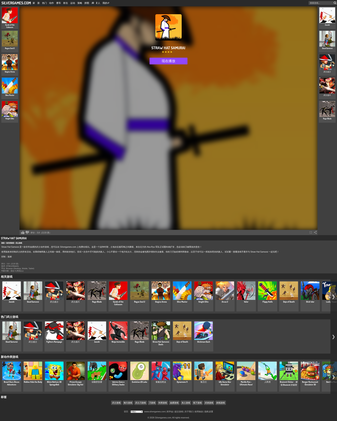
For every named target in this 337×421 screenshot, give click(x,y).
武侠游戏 (209, 402)
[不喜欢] (27, 232)
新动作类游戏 (9, 356)
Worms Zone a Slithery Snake (118, 383)
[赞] (22, 232)
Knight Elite (204, 301)
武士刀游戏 (140, 402)
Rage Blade (97, 301)
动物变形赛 (97, 382)
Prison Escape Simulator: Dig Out (75, 383)
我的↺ (106, 2)
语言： (127, 411)
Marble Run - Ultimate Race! (246, 383)
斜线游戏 (220, 402)
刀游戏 (152, 402)
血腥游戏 (174, 402)
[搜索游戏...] (335, 3)
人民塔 (267, 382)
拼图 (86, 2)
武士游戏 (19, 243)
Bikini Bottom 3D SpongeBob (54, 383)
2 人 (98, 2)
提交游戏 (179, 411)
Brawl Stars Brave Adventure (11, 383)
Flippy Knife (267, 301)
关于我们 (189, 411)
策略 (79, 2)
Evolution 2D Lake (139, 382)
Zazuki (11, 301)
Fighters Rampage (54, 341)
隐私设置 (209, 411)
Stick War (310, 301)
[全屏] (311, 232)
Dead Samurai (33, 301)
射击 (65, 2)
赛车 (58, 2)
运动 (72, 2)
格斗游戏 (128, 402)
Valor (246, 301)
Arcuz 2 (225, 301)
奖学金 (170, 411)
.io (92, 2)
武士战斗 (75, 301)
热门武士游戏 (9, 316)
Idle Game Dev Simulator (225, 383)
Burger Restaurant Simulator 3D (310, 383)
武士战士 (54, 301)
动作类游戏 (10, 243)
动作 (51, 2)
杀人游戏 (186, 402)
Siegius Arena (161, 301)
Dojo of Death (289, 301)
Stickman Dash (203, 341)
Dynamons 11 (182, 382)
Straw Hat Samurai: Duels (161, 343)
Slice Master (182, 301)
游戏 (2, 243)
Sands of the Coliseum (118, 303)
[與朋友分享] (315, 232)
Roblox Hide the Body (33, 382)
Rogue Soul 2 (139, 301)
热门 (44, 2)
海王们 (203, 382)
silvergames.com (16, 2)
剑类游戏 (162, 402)
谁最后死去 (161, 382)
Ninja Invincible (118, 341)
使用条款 (199, 411)
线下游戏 (197, 402)
